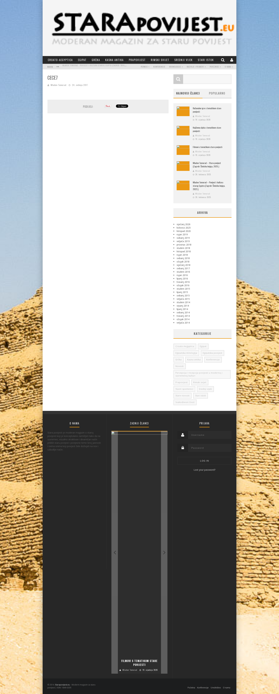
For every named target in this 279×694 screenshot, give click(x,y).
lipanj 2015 (182, 292)
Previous (114, 552)
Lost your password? (204, 469)
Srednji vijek (183, 60)
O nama (228, 66)
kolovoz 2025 (184, 227)
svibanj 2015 (183, 295)
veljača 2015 (183, 298)
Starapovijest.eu (62, 684)
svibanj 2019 (183, 237)
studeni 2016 (183, 271)
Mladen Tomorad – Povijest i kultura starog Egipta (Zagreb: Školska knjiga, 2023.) (209, 186)
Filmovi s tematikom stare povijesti (207, 147)
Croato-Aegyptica (60, 60)
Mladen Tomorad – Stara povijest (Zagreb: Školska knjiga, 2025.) (207, 164)
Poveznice (214, 66)
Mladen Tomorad (58, 85)
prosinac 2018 (184, 244)
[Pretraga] (223, 60)
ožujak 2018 (183, 261)
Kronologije (175, 66)
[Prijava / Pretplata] (232, 60)
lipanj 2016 (182, 278)
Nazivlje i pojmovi (195, 66)
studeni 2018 (183, 248)
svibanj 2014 (183, 312)
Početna (191, 687)
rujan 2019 (182, 234)
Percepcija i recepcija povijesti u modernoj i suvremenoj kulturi (199, 374)
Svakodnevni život (185, 402)
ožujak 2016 (183, 285)
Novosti (180, 366)
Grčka (96, 60)
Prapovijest (137, 60)
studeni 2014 (183, 302)
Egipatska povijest (212, 353)
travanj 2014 (183, 315)
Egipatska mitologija (186, 353)
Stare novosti (183, 395)
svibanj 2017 (183, 268)
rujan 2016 (182, 275)
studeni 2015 (183, 288)
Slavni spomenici (184, 389)
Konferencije (159, 66)
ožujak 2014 (183, 319)
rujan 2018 (182, 254)
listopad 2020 (184, 231)
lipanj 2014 (182, 309)
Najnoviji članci (188, 93)
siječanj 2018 (183, 264)
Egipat (82, 60)
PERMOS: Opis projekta (72, 67)
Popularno (217, 93)
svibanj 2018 (183, 258)
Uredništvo (216, 687)
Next (164, 552)
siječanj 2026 (183, 224)
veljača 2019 (183, 241)
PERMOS (144, 66)
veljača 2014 (183, 322)
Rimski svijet (160, 60)
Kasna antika (114, 60)
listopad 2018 (184, 251)
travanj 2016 (183, 281)
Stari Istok (206, 60)
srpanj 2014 (183, 305)
